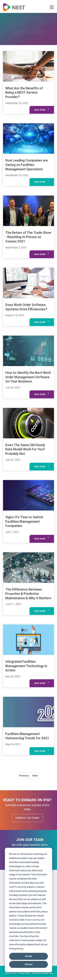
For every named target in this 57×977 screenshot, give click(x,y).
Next (35, 775)
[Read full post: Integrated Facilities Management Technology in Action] (28, 639)
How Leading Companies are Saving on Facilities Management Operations (26, 164)
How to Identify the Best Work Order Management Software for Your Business (28, 377)
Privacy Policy (16, 948)
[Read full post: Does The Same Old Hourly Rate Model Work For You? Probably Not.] (28, 423)
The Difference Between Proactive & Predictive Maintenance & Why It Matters (28, 594)
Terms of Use (10, 973)
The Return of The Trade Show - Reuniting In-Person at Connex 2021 (28, 237)
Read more (41, 109)
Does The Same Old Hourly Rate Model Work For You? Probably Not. (25, 449)
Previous (24, 775)
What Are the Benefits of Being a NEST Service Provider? (24, 92)
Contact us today (27, 818)
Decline (28, 964)
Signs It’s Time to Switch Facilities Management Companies (24, 521)
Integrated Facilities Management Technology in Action (26, 666)
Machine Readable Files (42, 973)
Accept (28, 956)
